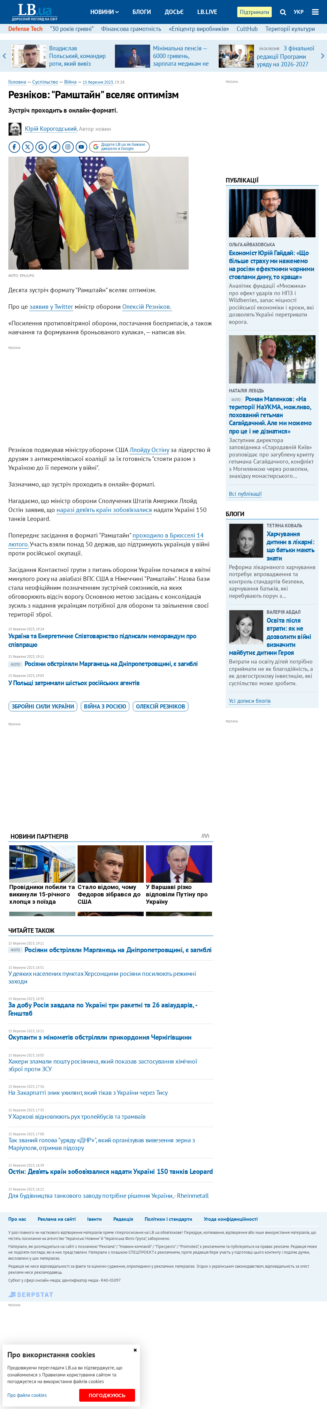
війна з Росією (105, 706)
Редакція (123, 1219)
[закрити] (135, 1350)
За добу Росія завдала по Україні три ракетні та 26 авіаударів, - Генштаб (102, 1008)
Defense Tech (25, 29)
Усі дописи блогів (249, 700)
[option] (60, 56)
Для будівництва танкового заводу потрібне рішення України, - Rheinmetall (108, 1195)
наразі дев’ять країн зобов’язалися (104, 510)
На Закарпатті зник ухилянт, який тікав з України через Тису (88, 1092)
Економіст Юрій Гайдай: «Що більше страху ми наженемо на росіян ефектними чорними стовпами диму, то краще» (271, 264)
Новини (102, 12)
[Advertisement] (110, 396)
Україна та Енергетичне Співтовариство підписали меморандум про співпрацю (102, 640)
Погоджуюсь (107, 1395)
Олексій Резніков (160, 706)
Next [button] (323, 56)
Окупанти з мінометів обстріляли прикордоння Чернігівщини (100, 1037)
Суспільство (45, 81)
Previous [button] (4, 56)
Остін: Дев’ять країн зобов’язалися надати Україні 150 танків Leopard (110, 1171)
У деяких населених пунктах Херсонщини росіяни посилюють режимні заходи (102, 977)
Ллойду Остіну (149, 450)
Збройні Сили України (43, 706)
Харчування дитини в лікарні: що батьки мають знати (291, 546)
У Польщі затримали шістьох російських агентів (74, 683)
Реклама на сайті (57, 1219)
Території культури (290, 29)
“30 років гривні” (72, 29)
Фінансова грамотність (131, 29)
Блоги (142, 12)
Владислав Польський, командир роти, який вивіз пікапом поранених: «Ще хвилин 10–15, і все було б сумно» (77, 67)
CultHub (247, 29)
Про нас (17, 1219)
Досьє (174, 12)
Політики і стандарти (168, 1219)
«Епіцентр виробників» (199, 29)
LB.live (207, 12)
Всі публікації (245, 493)
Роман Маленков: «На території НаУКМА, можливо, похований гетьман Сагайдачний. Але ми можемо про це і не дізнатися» (270, 415)
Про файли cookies (27, 1395)
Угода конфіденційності (231, 1219)
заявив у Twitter (51, 306)
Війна (70, 81)
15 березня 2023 (98, 82)
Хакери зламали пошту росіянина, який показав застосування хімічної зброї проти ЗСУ (102, 1065)
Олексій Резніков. (147, 306)
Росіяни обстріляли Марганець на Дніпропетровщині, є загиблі (104, 663)
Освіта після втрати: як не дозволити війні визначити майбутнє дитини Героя (270, 636)
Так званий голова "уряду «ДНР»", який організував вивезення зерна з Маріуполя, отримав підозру (101, 1144)
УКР (299, 11)
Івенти (94, 1219)
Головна (17, 81)
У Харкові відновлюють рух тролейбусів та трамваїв (77, 1116)
